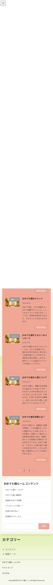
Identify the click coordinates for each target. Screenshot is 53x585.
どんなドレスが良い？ (14, 506)
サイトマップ (7, 568)
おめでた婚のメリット (32, 298)
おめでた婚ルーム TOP (11, 562)
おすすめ (5, 573)
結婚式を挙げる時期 (13, 500)
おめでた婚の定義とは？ (33, 417)
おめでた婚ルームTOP (14, 490)
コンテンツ (10, 549)
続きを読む (41, 291)
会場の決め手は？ (12, 511)
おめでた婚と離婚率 (13, 495)
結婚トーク (10, 554)
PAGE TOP (49, 564)
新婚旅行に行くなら (13, 516)
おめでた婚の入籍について (34, 377)
